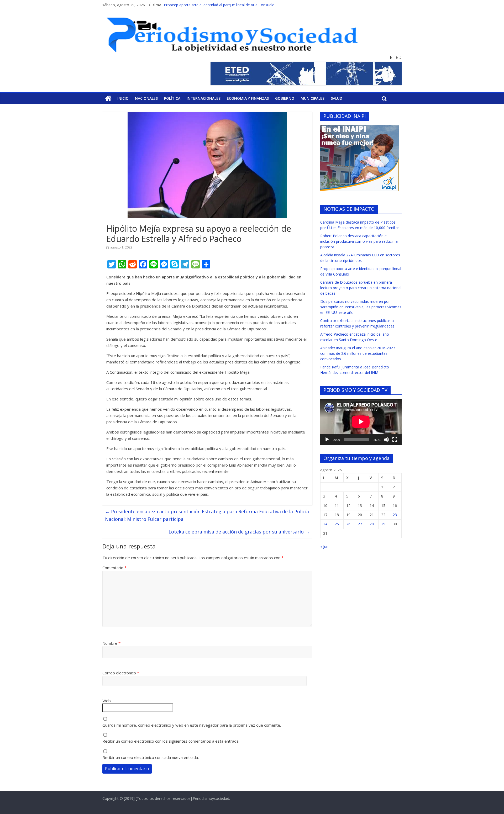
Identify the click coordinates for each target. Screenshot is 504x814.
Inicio (123, 98)
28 (372, 523)
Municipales (312, 98)
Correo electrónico (120, 672)
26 (348, 523)
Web (106, 700)
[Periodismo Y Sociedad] (108, 98)
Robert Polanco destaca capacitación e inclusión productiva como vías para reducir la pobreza (359, 241)
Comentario (114, 567)
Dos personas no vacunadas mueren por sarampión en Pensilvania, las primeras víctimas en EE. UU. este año (360, 307)
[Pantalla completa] (394, 439)
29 (383, 523)
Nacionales (146, 98)
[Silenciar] (386, 439)
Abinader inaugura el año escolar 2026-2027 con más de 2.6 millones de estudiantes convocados (357, 353)
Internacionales (203, 98)
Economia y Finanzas (248, 98)
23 (395, 514)
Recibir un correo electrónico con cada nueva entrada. (150, 757)
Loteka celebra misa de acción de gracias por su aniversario (239, 531)
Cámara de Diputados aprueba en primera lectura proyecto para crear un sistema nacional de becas (360, 288)
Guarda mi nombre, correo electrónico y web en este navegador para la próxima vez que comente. (191, 725)
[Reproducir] (327, 439)
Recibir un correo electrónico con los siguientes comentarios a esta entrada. (170, 741)
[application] (361, 422)
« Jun (324, 546)
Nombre (111, 643)
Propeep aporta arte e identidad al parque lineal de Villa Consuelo (219, 4)
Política (172, 98)
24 (325, 523)
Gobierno (284, 98)
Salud (336, 98)
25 (337, 523)
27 (360, 523)
